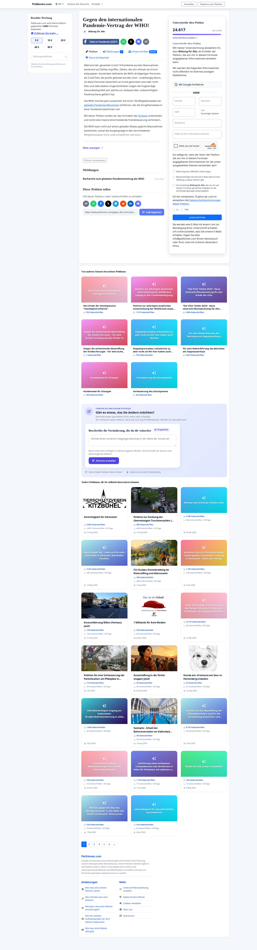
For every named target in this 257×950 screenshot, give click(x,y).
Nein (187, 209)
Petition (93, 51)
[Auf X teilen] (131, 42)
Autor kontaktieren (96, 160)
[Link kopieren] (146, 42)
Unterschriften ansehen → (185, 37)
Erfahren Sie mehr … (46, 33)
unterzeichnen (197, 217)
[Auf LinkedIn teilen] (130, 204)
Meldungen (114, 51)
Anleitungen (89, 882)
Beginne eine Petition (211, 4)
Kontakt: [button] (96, 4)
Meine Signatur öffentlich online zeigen (193, 171)
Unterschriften (143, 51)
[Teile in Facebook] (101, 204)
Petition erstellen (106, 460)
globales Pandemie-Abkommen (101, 105)
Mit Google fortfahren (191, 84)
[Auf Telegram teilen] (116, 204)
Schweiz (142, 115)
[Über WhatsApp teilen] (123, 42)
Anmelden (189, 4)
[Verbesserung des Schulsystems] (154, 380)
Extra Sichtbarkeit (98, 57)
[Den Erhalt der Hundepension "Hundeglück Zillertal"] (104, 296)
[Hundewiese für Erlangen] (104, 380)
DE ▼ (61, 4)
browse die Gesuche (78, 4)
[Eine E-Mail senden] (138, 42)
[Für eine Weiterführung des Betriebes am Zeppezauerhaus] (204, 339)
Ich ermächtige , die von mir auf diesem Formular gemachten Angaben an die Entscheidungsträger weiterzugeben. (197, 188)
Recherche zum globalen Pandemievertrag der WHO (113, 178)
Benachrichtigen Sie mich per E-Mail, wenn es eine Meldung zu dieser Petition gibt (198, 178)
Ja (177, 209)
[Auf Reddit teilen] (123, 204)
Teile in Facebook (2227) (103, 41)
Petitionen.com (42, 4)
